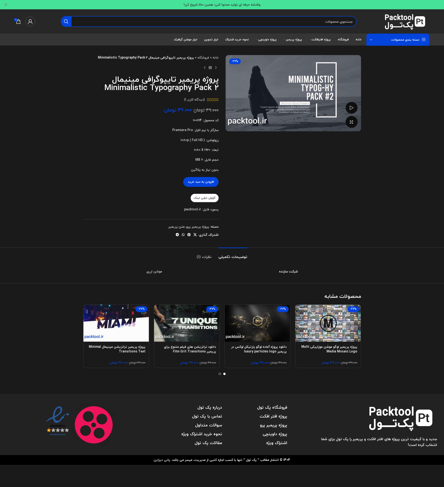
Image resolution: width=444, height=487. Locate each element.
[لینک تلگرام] (177, 235)
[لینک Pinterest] (189, 235)
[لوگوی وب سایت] (406, 21)
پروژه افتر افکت (273, 416)
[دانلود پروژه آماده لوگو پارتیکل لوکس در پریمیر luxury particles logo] (257, 323)
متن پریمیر (176, 227)
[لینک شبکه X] (195, 235)
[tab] (232, 254)
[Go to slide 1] (224, 374)
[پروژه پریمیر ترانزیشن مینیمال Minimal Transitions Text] (116, 323)
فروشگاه (203, 57)
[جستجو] (66, 21)
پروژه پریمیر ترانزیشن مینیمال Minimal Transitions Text (117, 349)
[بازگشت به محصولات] (210, 67)
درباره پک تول (209, 407)
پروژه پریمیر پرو (197, 227)
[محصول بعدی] (204, 67)
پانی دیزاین (162, 460)
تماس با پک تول (207, 416)
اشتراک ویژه (276, 442)
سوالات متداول (208, 425)
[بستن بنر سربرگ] (6, 4)
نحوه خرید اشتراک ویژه (201, 434)
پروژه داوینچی (275, 434)
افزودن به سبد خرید (201, 181)
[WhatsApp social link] (183, 235)
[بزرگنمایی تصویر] (351, 122)
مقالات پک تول (208, 442)
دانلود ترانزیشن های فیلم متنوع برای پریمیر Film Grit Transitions (190, 349)
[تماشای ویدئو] (351, 108)
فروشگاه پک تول (272, 407)
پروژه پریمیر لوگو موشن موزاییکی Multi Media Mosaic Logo (329, 349)
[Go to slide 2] (220, 374)
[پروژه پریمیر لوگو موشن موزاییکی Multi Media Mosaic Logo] (328, 323)
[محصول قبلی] (216, 67)
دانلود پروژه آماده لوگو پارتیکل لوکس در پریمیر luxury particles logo (259, 349)
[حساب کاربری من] (30, 21)
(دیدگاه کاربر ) (194, 99)
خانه (216, 57)
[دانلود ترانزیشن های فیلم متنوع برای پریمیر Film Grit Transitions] (187, 323)
